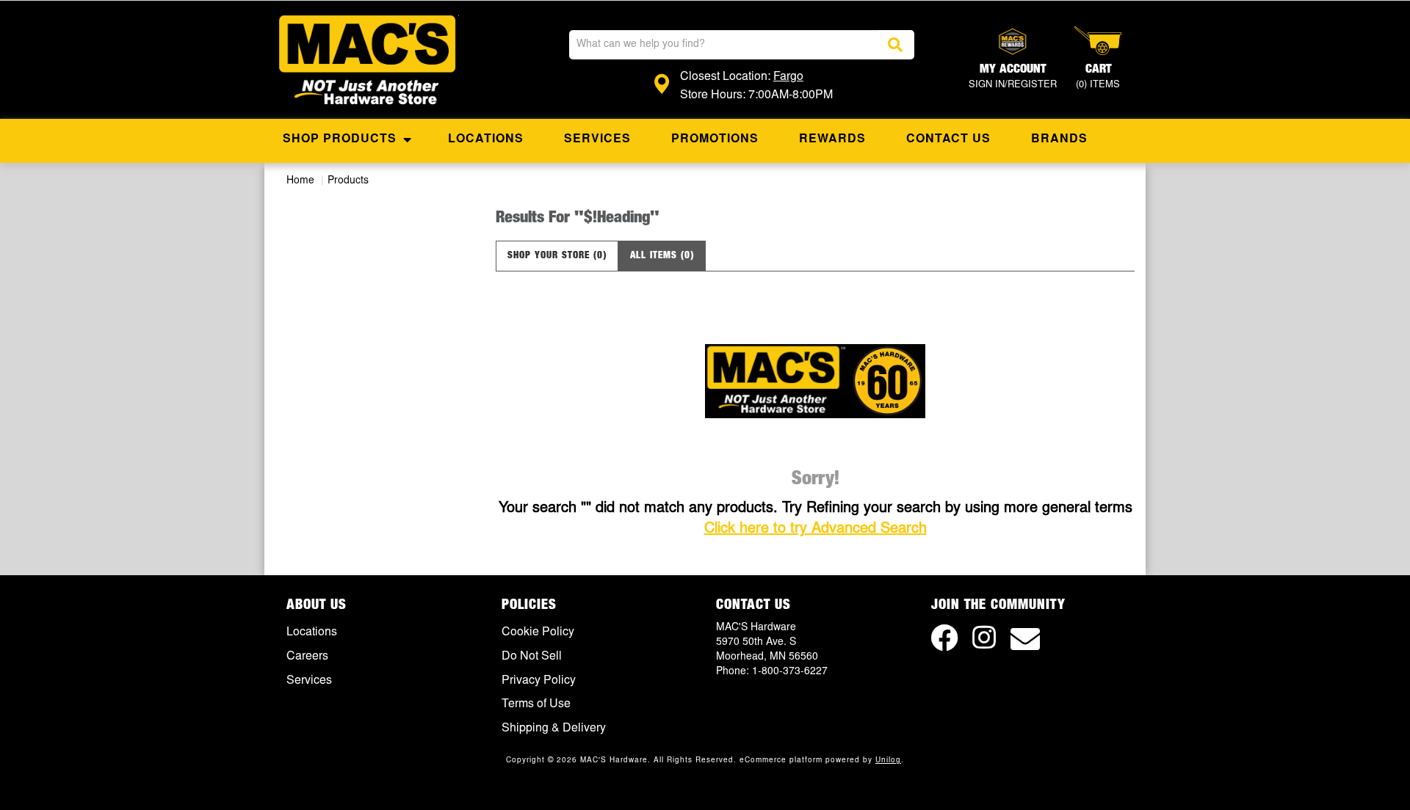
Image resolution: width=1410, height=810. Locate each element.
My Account (1013, 77)
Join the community (998, 605)
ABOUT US (316, 605)
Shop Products (340, 139)
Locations (486, 139)
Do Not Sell (532, 657)
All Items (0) (662, 256)
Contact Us (948, 139)
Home (300, 181)
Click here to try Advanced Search (815, 529)
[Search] (896, 44)
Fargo (788, 77)
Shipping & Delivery (554, 728)
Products (348, 181)
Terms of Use (536, 704)
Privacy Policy (539, 681)
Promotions (715, 139)
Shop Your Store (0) (557, 256)
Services (597, 139)
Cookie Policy (538, 632)
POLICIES (529, 605)
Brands (1059, 139)
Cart (1098, 77)
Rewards (832, 139)
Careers (307, 657)
